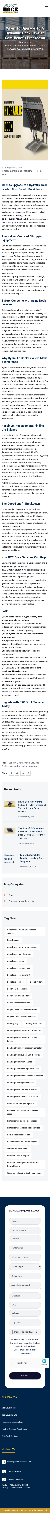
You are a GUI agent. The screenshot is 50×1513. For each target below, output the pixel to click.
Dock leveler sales (15, 982)
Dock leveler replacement (18, 975)
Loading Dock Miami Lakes (19, 1061)
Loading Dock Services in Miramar (22, 1096)
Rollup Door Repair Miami (18, 1134)
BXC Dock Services (9, 1436)
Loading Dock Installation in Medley (24, 1030)
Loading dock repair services (20, 1082)
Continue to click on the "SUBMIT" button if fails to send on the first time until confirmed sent (25, 1342)
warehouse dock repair (17, 1148)
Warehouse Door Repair (18, 1155)
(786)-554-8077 (14, 1471)
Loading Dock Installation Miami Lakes (22, 1039)
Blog (10, 895)
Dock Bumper (13, 940)
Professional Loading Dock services (23, 1127)
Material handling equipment (20, 1103)
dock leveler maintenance (19, 954)
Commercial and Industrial (18, 171)
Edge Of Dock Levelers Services (21, 1016)
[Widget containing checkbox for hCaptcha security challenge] (29, 1363)
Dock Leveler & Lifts (9, 1415)
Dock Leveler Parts (9, 1408)
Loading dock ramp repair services (23, 1068)
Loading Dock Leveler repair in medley (24, 1048)
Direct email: (25, 1351)
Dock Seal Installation (17, 989)
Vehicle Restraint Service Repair (22, 1141)
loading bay (12, 1023)
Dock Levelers (36, 982)
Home (25, 42)
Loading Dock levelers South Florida (23, 1055)
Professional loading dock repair (22, 1121)
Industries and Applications (12, 1422)
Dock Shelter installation (18, 1002)
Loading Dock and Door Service (14, 1429)
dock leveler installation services (22, 947)
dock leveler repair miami (18, 968)
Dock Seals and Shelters (18, 995)
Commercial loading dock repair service (21, 931)
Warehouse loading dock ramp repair (24, 1173)
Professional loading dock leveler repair (22, 1112)
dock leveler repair (15, 961)
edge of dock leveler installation (22, 1009)
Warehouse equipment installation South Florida (23, 1164)
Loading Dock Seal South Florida (22, 1089)
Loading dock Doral (34, 1023)
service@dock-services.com (19, 1462)
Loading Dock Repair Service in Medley (25, 1075)
